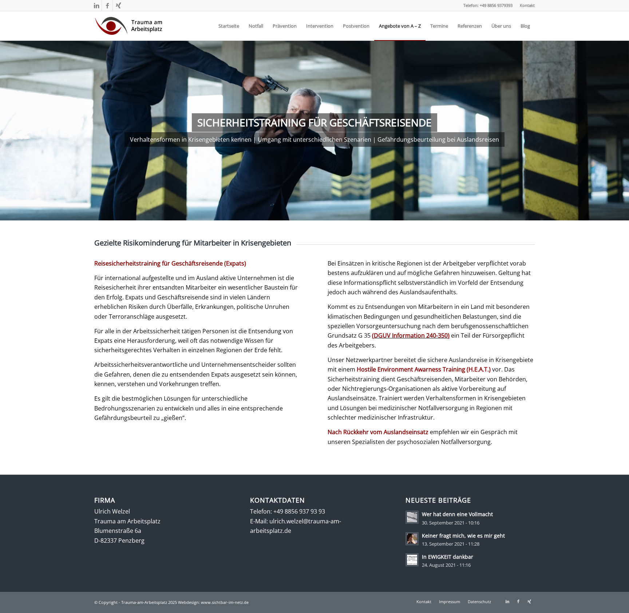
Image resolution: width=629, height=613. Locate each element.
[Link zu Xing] (118, 5)
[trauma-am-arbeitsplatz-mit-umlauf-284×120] (128, 25)
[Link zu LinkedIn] (96, 5)
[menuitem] (525, 5)
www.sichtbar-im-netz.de (225, 602)
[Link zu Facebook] (107, 5)
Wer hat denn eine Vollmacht (457, 514)
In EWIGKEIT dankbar (447, 556)
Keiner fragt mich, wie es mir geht (463, 535)
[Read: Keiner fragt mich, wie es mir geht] (412, 538)
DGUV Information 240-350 (411, 335)
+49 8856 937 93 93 (299, 511)
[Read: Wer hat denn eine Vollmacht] (412, 517)
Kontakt (527, 5)
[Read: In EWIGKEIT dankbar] (412, 559)
